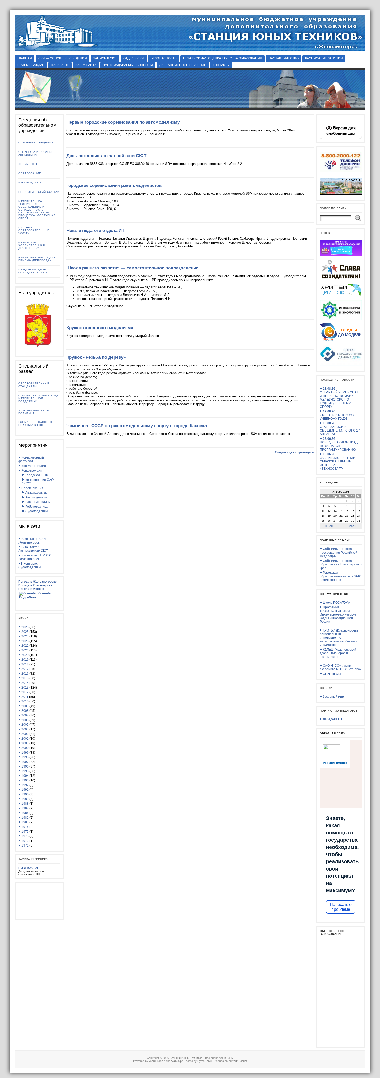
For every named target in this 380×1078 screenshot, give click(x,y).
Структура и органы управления (35, 153)
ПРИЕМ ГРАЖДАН (30, 65)
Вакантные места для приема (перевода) (37, 259)
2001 (25, 743)
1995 (25, 771)
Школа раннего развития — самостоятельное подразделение (132, 268)
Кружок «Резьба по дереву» (96, 357)
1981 (25, 822)
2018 (25, 664)
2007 (25, 715)
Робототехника (36, 506)
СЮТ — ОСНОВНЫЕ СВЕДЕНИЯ (62, 58)
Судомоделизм (36, 511)
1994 (25, 776)
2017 (25, 669)
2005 (25, 724)
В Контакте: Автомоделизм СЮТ (33, 549)
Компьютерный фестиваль (31, 459)
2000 (25, 748)
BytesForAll (204, 1061)
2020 (25, 655)
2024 (25, 636)
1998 (25, 757)
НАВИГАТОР (60, 65)
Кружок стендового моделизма (99, 327)
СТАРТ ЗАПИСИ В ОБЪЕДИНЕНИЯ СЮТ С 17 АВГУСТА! (340, 428)
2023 (25, 641)
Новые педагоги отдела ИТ (95, 230)
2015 (25, 678)
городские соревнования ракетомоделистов (114, 185)
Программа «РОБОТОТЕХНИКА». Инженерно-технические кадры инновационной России (338, 614)
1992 (25, 785)
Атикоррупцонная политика (33, 412)
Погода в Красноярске (35, 585)
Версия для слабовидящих (341, 130)
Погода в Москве (31, 589)
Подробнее (27, 597)
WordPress (156, 1061)
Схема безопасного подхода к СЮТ (35, 423)
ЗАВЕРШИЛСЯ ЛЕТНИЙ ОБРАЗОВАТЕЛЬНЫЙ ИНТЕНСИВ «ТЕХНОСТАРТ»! (337, 461)
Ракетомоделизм (37, 502)
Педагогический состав (38, 191)
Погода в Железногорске (37, 582)
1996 (25, 766)
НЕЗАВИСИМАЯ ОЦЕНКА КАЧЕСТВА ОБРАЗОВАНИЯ (222, 58)
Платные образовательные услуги (33, 230)
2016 (25, 673)
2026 (25, 627)
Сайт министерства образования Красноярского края (341, 564)
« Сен (329, 526)
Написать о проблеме (341, 907)
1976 (25, 827)
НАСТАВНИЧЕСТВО (284, 58)
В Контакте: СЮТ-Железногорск (32, 540)
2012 (25, 692)
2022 (25, 646)
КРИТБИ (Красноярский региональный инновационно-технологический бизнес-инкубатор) (339, 638)
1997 (25, 762)
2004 (25, 729)
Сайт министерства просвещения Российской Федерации (339, 552)
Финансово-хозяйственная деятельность (31, 245)
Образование (29, 173)
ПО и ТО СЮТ (28, 868)
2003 (25, 734)
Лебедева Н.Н (333, 719)
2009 (25, 706)
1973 (25, 836)
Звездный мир (333, 696)
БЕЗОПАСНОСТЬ (164, 58)
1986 (25, 813)
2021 (25, 650)
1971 (25, 845)
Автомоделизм (36, 497)
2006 (25, 720)
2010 (25, 701)
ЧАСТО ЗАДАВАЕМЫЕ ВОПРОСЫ (128, 65)
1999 (25, 752)
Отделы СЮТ (133, 58)
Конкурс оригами (33, 466)
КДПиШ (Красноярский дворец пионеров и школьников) (338, 653)
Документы (27, 164)
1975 (25, 831)
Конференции (31, 470)
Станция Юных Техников (186, 1057)
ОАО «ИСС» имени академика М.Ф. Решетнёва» (341, 667)
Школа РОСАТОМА (336, 602)
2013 (25, 687)
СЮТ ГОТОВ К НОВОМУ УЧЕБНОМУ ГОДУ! (337, 415)
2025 (25, 632)
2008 (25, 711)
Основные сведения (36, 142)
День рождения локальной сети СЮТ (106, 155)
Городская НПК (36, 475)
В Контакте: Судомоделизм (29, 565)
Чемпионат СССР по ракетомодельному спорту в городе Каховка (136, 425)
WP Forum (240, 1061)
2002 (25, 738)
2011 (24, 697)
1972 (25, 841)
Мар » (352, 526)
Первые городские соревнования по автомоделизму (123, 122)
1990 (25, 794)
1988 (25, 803)
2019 (25, 659)
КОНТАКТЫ (221, 65)
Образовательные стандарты (33, 385)
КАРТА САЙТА (85, 65)
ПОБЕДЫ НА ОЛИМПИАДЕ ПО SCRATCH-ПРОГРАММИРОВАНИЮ (340, 444)
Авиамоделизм (36, 492)
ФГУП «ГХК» (331, 674)
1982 (25, 817)
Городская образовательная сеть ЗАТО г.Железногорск (340, 576)
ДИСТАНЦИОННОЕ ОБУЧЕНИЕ (182, 65)
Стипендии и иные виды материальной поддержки (38, 398)
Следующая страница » (294, 452)
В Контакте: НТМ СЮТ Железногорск (35, 557)
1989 (25, 799)
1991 (25, 790)
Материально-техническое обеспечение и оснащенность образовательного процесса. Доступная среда (37, 210)
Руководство (29, 182)
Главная (24, 58)
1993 (25, 780)
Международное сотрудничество (32, 271)
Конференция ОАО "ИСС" (38, 481)
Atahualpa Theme (182, 1061)
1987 (25, 808)
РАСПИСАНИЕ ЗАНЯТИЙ (324, 58)
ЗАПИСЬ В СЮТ (105, 58)
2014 (25, 683)
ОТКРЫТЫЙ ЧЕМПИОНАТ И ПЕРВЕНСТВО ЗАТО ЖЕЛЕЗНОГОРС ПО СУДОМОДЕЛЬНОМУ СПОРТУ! (339, 398)
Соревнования (32, 488)
